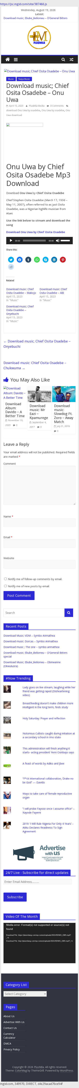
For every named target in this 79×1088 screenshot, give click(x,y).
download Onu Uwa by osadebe (23, 110)
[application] (39, 240)
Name (8, 516)
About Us (9, 1016)
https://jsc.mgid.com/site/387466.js (23, 4)
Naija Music (24, 79)
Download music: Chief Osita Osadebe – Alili (53, 291)
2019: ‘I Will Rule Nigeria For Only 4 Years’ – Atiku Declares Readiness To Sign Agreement (48, 827)
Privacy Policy (11, 1049)
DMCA (7, 1043)
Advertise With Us (13, 1022)
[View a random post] (71, 59)
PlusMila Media (37, 105)
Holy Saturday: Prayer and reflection (44, 718)
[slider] (66, 240)
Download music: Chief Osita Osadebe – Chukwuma (34, 365)
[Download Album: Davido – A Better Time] (15, 388)
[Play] (11, 240)
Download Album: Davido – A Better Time (15, 410)
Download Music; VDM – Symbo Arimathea (29, 635)
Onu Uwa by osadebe (53, 110)
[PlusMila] (7, 59)
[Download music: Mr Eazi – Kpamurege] (39, 388)
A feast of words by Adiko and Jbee (43, 763)
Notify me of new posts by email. (29, 586)
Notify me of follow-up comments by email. (35, 579)
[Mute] (58, 240)
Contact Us (10, 1028)
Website (8, 558)
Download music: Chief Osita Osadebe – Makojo (21, 291)
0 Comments (57, 105)
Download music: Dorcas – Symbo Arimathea (30, 641)
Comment (9, 463)
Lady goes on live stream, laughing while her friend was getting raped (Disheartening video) (49, 691)
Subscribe (15, 897)
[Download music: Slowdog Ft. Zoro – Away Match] (64, 388)
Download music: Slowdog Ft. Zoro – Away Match (63, 414)
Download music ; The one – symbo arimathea (31, 647)
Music (11, 79)
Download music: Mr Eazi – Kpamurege (39, 412)
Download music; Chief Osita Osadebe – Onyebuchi (20, 310)
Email (7, 537)
